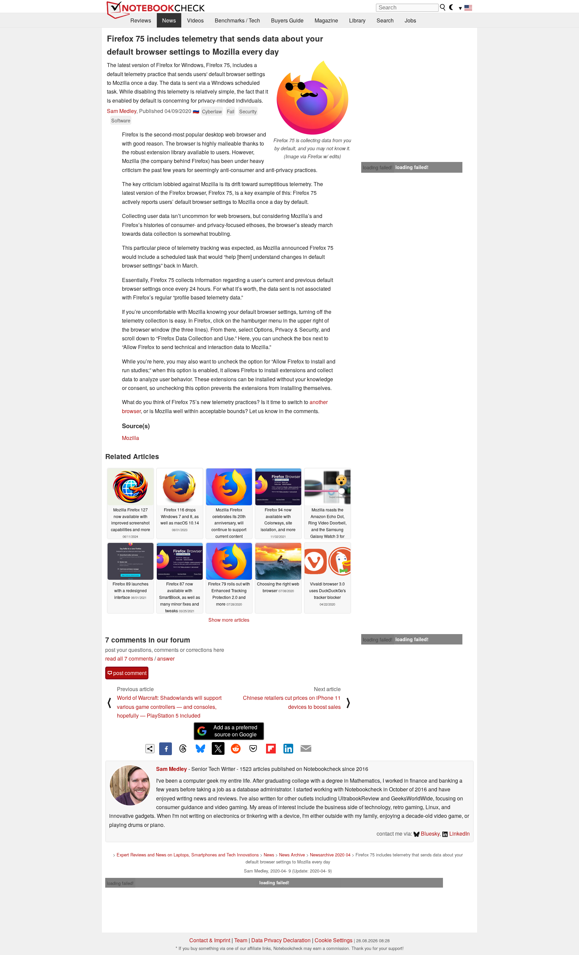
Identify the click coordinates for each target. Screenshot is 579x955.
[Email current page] (306, 748)
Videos (195, 20)
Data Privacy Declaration (281, 940)
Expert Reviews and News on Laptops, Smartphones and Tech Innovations (188, 854)
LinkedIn (459, 833)
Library (357, 20)
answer (166, 658)
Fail (230, 111)
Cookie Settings (333, 940)
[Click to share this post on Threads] (183, 748)
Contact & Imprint (209, 940)
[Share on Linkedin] (288, 748)
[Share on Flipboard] (270, 748)
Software (120, 120)
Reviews (140, 20)
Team (240, 940)
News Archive (292, 854)
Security (248, 111)
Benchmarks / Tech (237, 20)
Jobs (410, 20)
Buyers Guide (287, 20)
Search (385, 20)
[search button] (443, 7)
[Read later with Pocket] (253, 748)
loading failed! (377, 167)
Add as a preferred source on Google (235, 730)
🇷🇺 (196, 111)
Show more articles (228, 619)
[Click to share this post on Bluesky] (200, 748)
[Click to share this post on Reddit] (235, 748)
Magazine (326, 20)
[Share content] (149, 748)
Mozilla (130, 438)
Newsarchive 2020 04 (330, 854)
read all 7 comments (129, 658)
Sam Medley (121, 111)
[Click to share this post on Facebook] (165, 748)
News (169, 20)
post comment (129, 673)
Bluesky (430, 833)
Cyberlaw (212, 111)
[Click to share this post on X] (218, 748)
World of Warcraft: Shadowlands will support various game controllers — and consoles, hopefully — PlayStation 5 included (169, 706)
